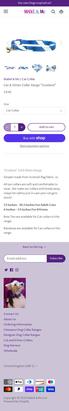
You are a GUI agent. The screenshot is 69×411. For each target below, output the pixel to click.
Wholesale (10, 351)
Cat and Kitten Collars (18, 340)
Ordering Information (18, 324)
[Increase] (21, 127)
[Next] (60, 42)
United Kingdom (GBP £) (19, 366)
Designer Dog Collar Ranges (22, 335)
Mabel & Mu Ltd (37, 398)
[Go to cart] (61, 11)
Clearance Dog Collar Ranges (22, 330)
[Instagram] (16, 270)
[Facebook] (11, 270)
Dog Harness (12, 345)
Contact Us (11, 314)
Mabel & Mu (12, 79)
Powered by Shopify (16, 401)
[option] (34, 43)
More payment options (34, 146)
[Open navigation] (6, 11)
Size (6, 104)
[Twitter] (6, 270)
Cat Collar (28, 79)
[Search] (53, 11)
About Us (10, 319)
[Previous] (8, 42)
